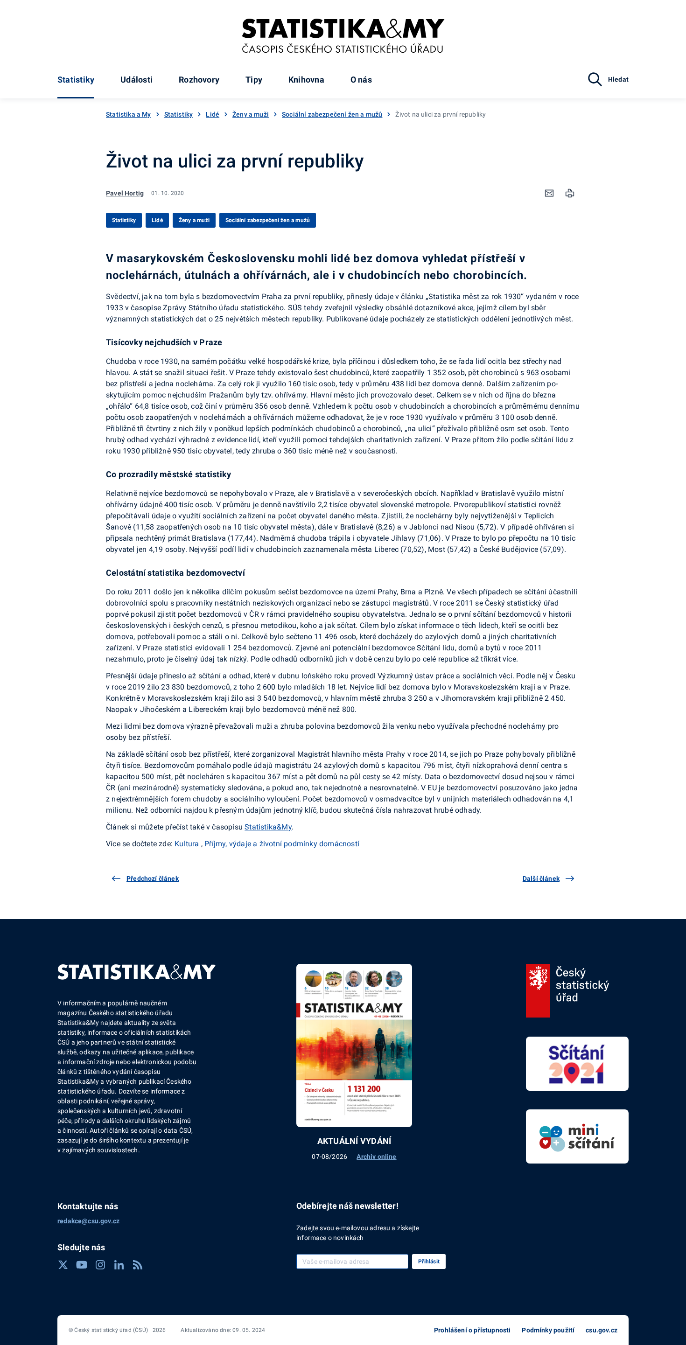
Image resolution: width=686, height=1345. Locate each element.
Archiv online (376, 1156)
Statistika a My (128, 114)
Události (136, 79)
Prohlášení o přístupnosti (472, 1330)
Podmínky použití (548, 1330)
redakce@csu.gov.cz (88, 1221)
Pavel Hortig (125, 193)
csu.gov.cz (601, 1330)
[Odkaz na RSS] (137, 1264)
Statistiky (75, 79)
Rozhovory (199, 79)
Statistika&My (268, 826)
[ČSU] (567, 991)
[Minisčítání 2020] (577, 1136)
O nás (361, 79)
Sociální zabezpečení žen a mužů (332, 114)
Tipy (253, 79)
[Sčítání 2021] (577, 1064)
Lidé (212, 114)
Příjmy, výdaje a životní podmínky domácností (281, 843)
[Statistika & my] (343, 36)
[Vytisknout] (570, 193)
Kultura (188, 843)
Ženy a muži (250, 114)
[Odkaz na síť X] (63, 1264)
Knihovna (306, 79)
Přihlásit (429, 1261)
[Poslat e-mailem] (549, 193)
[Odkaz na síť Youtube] (81, 1264)
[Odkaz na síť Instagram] (100, 1264)
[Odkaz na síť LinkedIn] (119, 1264)
